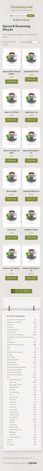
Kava (8, 347)
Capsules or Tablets (14, 322)
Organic (12, 420)
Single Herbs (11, 362)
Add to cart (11, 81)
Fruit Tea (12, 405)
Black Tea (12, 382)
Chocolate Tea (14, 392)
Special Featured (15, 430)
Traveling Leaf (21, 7)
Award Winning (14, 380)
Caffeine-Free (14, 387)
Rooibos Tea (13, 427)
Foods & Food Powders (15, 335)
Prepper (10, 355)
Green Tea (12, 407)
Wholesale (10, 445)
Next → (27, 291)
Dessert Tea (13, 397)
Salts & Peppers (13, 360)
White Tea (12, 435)
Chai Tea (12, 390)
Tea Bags (12, 432)
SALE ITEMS (11, 357)
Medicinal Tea (14, 415)
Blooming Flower (15, 385)
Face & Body (11, 332)
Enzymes (10, 327)
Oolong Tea (13, 417)
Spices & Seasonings (14, 370)
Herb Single (13, 410)
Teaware (10, 440)
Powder (12, 422)
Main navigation (22, 20)
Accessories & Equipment (16, 320)
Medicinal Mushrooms (15, 352)
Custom (10, 325)
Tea (8, 377)
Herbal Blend (14, 412)
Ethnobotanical (12, 330)
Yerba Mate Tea (14, 437)
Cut (10, 395)
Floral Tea (12, 402)
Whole (9, 442)
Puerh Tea (12, 425)
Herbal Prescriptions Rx (15, 345)
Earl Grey (12, 400)
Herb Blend (11, 342)
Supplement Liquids (14, 372)
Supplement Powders (14, 375)
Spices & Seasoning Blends (16, 367)
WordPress (15, 463)
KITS (8, 350)
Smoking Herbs (12, 365)
